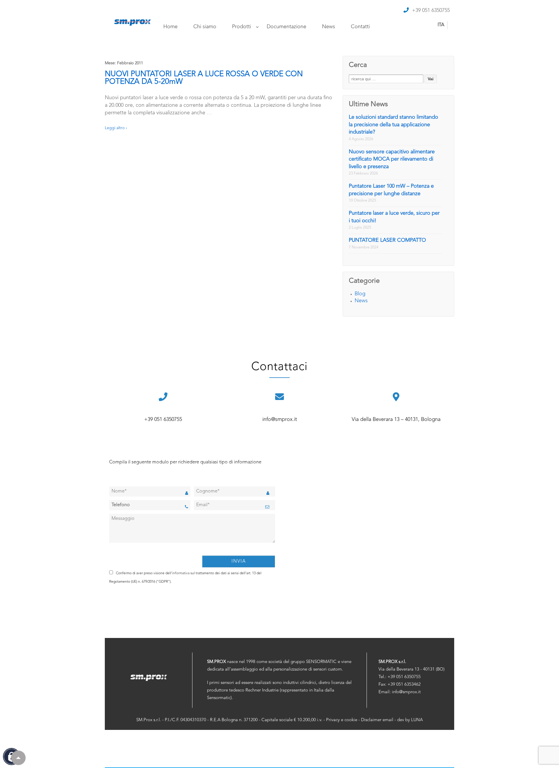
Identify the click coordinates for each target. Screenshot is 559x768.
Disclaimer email (377, 720)
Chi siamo (204, 26)
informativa (181, 573)
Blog (360, 293)
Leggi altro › (116, 128)
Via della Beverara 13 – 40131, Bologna (396, 419)
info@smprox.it (279, 419)
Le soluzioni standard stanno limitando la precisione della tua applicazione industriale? (393, 125)
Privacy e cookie (341, 720)
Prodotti (241, 26)
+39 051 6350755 (431, 10)
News (328, 26)
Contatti (360, 26)
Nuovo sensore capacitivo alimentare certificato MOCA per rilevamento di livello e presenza (392, 159)
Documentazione (286, 26)
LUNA (417, 720)
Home (170, 26)
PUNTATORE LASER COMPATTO (387, 240)
